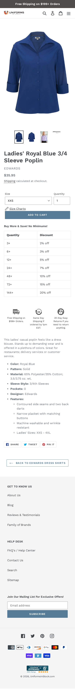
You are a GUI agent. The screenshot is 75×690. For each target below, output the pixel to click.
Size (7, 193)
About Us (13, 495)
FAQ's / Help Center (21, 550)
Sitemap (13, 580)
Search (12, 570)
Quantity (59, 193)
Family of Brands (19, 525)
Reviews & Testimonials (23, 515)
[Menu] (69, 13)
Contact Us (15, 560)
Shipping (9, 181)
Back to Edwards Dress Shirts (40, 462)
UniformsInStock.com (42, 676)
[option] (19, 137)
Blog (10, 505)
